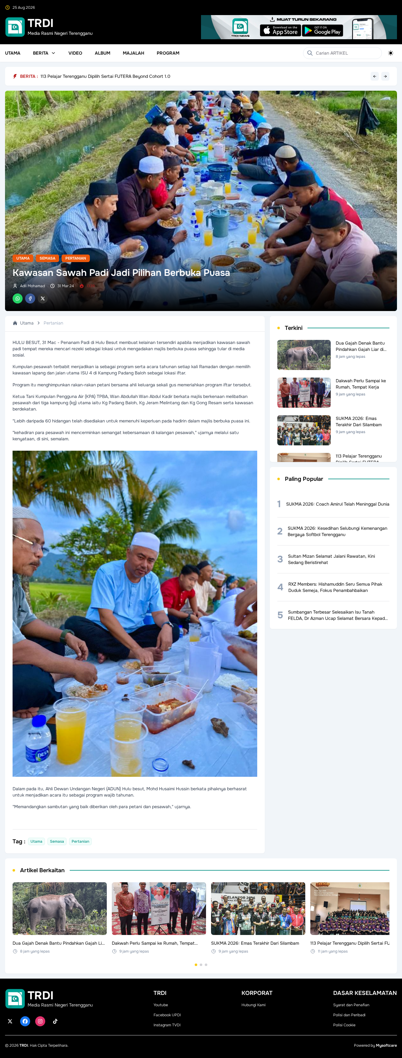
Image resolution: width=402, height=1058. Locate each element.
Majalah (133, 53)
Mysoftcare (386, 1045)
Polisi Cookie (344, 1025)
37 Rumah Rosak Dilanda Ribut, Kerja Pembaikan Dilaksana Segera (108, 76)
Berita (40, 53)
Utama (12, 53)
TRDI (23, 1045)
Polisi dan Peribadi (349, 1015)
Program (168, 53)
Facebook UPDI (167, 1015)
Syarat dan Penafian (351, 1004)
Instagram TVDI (167, 1025)
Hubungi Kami (254, 1004)
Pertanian (75, 258)
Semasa (47, 258)
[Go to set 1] (196, 965)
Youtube (161, 1004)
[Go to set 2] (201, 965)
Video (75, 53)
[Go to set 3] (206, 965)
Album (102, 53)
